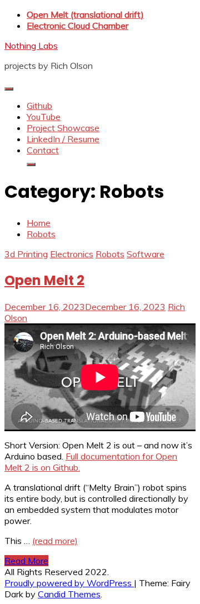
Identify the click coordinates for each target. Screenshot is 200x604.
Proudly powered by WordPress (69, 582)
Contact (43, 150)
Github (39, 105)
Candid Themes (69, 594)
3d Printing (26, 253)
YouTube (44, 116)
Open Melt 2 (44, 280)
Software (145, 253)
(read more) (55, 540)
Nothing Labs (31, 45)
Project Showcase (63, 127)
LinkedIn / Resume (63, 138)
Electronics (71, 253)
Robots (110, 253)
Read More (26, 560)
